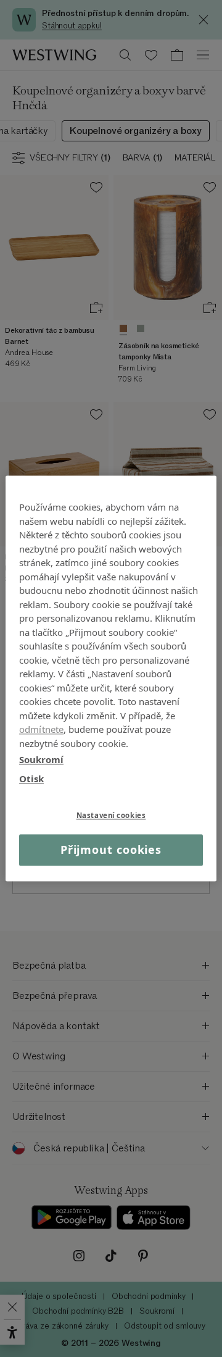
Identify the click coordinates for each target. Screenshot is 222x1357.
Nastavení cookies (111, 815)
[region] (111, 678)
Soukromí (41, 759)
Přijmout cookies (111, 849)
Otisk (31, 778)
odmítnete (41, 729)
